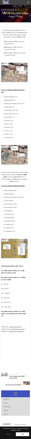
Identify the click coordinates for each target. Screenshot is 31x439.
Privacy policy (17, 424)
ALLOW (22, 434)
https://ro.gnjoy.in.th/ (15, 327)
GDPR (18, 430)
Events (15, 10)
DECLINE (8, 434)
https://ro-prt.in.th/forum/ (16, 331)
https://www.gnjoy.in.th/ (18, 329)
